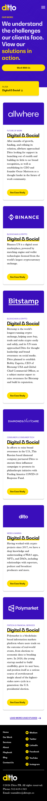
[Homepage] (9, 7)
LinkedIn (34, 745)
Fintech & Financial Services (21, 625)
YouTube (34, 758)
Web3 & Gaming (14, 533)
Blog (5, 757)
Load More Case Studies (23, 718)
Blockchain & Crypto (17, 234)
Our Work (7, 737)
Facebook (34, 751)
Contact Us (8, 762)
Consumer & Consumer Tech (20, 437)
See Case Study (17, 192)
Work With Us (23, 67)
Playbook (7, 752)
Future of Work (14, 131)
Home (6, 732)
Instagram (35, 764)
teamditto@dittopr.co (22, 793)
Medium (33, 732)
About (6, 747)
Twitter (33, 739)
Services (7, 742)
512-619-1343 (19, 789)
